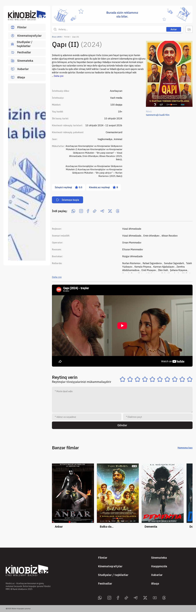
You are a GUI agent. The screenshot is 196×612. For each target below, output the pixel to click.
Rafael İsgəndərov (152, 263)
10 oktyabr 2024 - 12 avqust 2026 (104, 125)
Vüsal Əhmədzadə (131, 228)
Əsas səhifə (56, 37)
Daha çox (57, 277)
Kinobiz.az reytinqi (103, 187)
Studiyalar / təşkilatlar (24, 44)
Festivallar (24, 52)
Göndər (122, 425)
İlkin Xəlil (163, 270)
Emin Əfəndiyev (151, 235)
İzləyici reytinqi (68, 187)
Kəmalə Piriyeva (143, 266)
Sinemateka (25, 61)
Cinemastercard (114, 132)
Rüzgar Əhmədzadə (132, 256)
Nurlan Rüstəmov (131, 263)
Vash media (116, 97)
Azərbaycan (116, 90)
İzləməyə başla (70, 199)
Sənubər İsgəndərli (174, 263)
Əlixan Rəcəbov (170, 235)
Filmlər (22, 27)
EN (189, 29)
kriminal (118, 139)
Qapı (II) (75, 37)
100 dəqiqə (116, 104)
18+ (120, 111)
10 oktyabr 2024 (113, 118)
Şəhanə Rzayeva (179, 270)
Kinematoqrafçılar (29, 36)
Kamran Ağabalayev (164, 266)
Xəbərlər (23, 69)
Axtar (174, 29)
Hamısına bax (185, 447)
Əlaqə (21, 77)
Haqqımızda (159, 566)
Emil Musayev (149, 270)
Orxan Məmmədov (131, 242)
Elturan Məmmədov (132, 249)
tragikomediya (105, 139)
